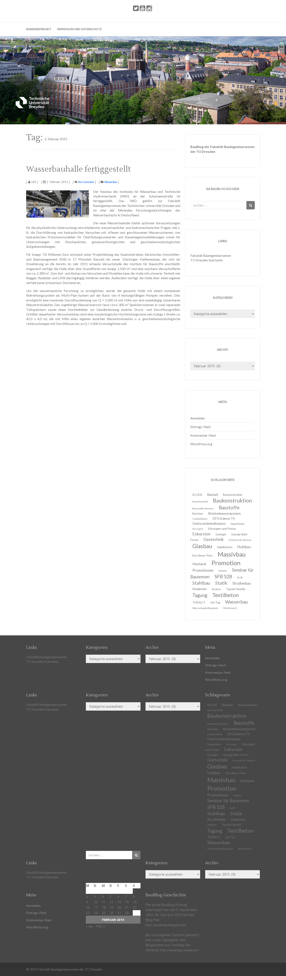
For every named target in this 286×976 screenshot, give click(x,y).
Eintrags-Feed (200, 427)
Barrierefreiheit (38, 29)
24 (96, 913)
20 (119, 907)
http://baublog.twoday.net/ (179, 950)
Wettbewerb (230, 608)
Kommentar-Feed (203, 435)
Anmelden (197, 418)
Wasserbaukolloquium (205, 608)
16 (88, 907)
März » (101, 926)
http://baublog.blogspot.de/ (166, 925)
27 (119, 913)
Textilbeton (240, 830)
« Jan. (89, 926)
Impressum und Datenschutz (79, 29)
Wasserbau (110, 182)
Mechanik (247, 781)
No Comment (85, 182)
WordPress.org (201, 444)
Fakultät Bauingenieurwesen (210, 255)
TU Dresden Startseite (206, 260)
